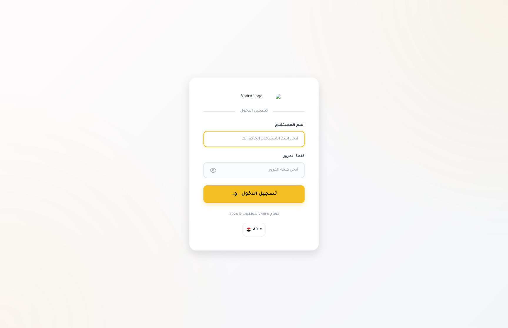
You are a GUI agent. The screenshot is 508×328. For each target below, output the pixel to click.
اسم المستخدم (290, 125)
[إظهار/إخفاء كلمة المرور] (213, 170)
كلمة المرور (294, 156)
